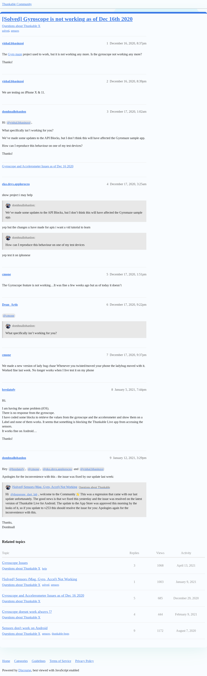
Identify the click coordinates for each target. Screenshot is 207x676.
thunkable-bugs (60, 633)
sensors (15, 30)
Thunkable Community (17, 4)
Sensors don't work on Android (25, 628)
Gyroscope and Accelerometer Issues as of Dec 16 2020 (37, 166)
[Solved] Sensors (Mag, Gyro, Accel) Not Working (44, 487)
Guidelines (38, 661)
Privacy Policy (84, 661)
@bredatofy (16, 469)
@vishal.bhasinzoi (18, 122)
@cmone (8, 315)
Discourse (24, 670)
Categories (21, 661)
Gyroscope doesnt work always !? (27, 612)
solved (5, 30)
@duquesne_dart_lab (24, 494)
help (44, 568)
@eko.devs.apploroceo (57, 469)
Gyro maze (15, 54)
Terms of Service (60, 661)
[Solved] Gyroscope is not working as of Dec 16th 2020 (67, 19)
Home (6, 661)
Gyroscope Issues (15, 563)
